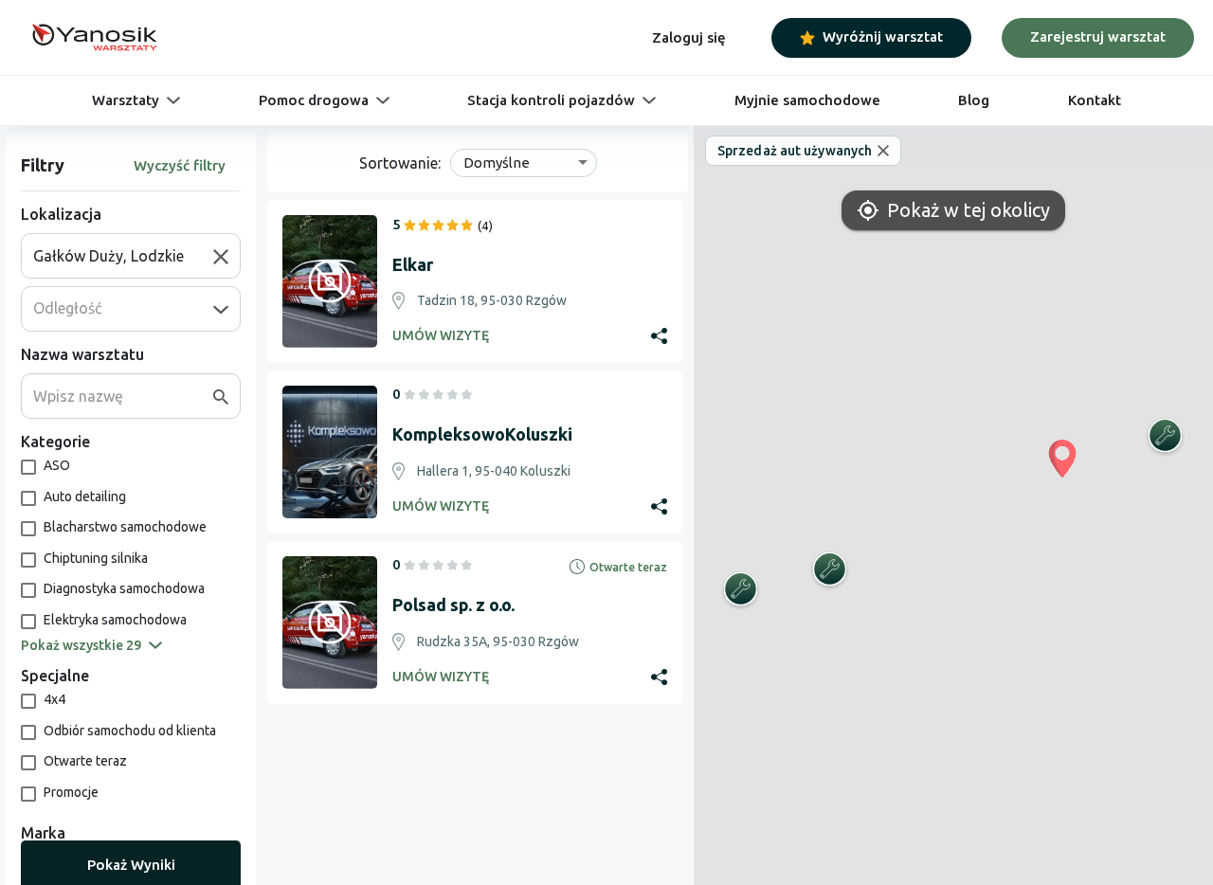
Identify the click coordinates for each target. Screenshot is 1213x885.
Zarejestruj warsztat (1098, 36)
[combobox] (123, 255)
